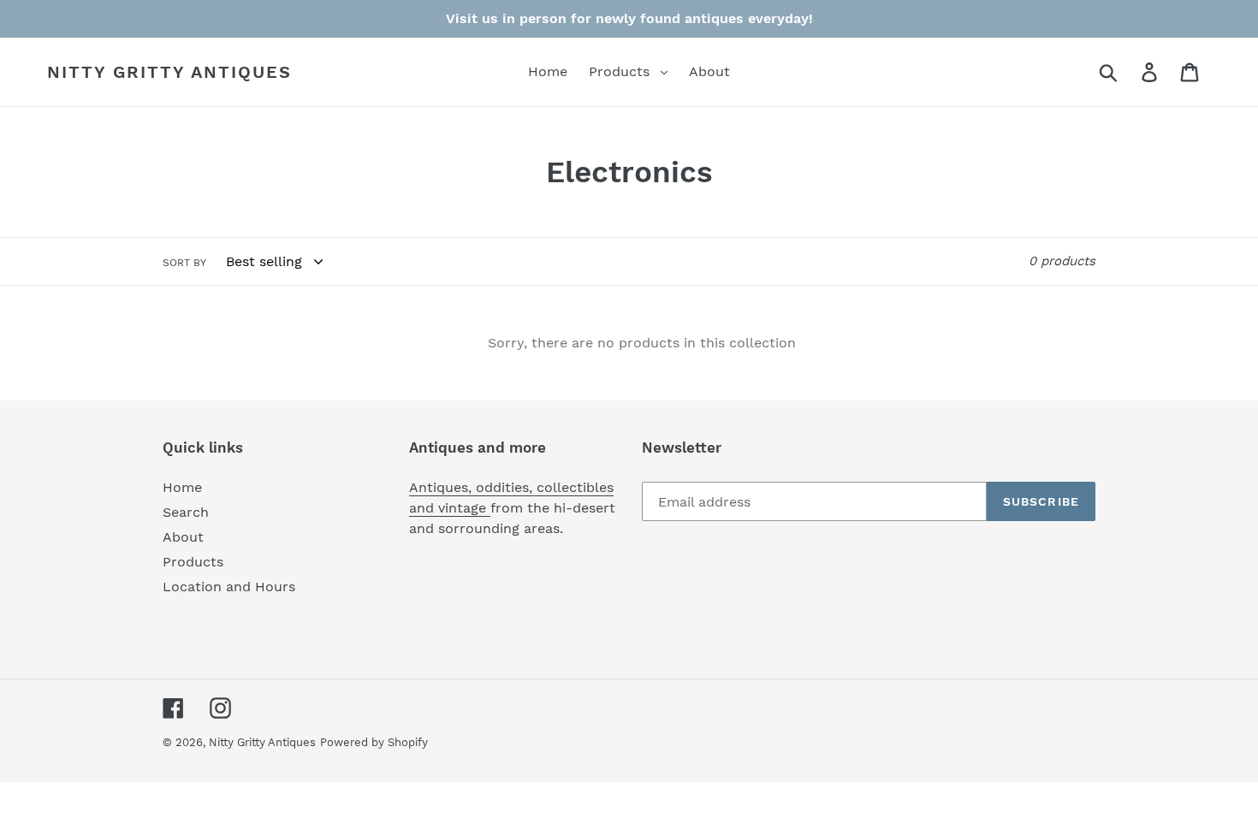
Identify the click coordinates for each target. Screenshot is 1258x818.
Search (186, 512)
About (183, 537)
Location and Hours (229, 586)
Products (193, 562)
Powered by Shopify (374, 742)
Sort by (184, 263)
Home (182, 487)
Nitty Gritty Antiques (169, 72)
